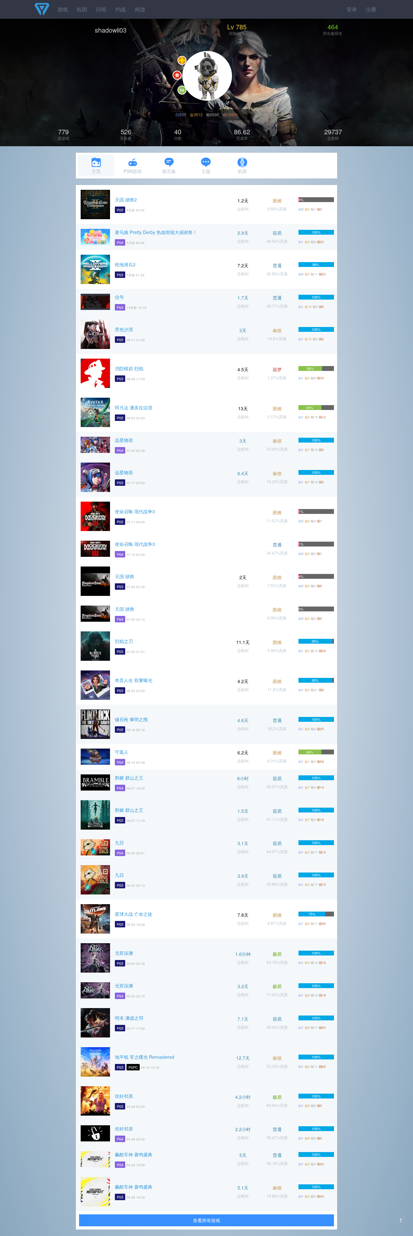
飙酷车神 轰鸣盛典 (133, 1154)
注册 (371, 9)
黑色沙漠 (124, 329)
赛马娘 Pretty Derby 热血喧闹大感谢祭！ (156, 232)
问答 (101, 9)
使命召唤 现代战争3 (135, 511)
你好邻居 (124, 1096)
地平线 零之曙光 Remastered (144, 1057)
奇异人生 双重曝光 (133, 680)
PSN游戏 (133, 171)
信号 (119, 297)
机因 (82, 9)
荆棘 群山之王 (129, 777)
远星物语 (124, 440)
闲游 (140, 9)
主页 (96, 171)
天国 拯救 (124, 576)
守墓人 (121, 752)
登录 (352, 9)
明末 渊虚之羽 (129, 1018)
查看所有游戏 (206, 1220)
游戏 (62, 9)
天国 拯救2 (126, 199)
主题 (205, 171)
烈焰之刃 (124, 641)
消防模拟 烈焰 (129, 368)
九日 (119, 842)
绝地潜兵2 (125, 264)
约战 (121, 9)
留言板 (169, 171)
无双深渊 (124, 953)
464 (332, 26)
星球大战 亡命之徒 (133, 914)
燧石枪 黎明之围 (131, 719)
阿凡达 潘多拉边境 (133, 407)
